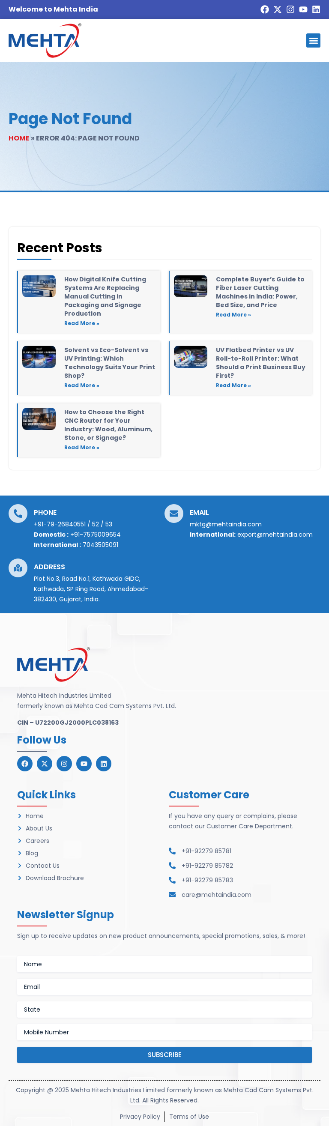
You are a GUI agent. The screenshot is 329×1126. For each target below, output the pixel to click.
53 (108, 524)
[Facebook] (264, 9)
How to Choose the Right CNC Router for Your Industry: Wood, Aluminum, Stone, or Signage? (108, 425)
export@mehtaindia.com (275, 534)
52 (95, 524)
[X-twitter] (277, 9)
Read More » (81, 323)
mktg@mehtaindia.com (226, 524)
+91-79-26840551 (60, 524)
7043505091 (100, 545)
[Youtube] (303, 9)
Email (199, 512)
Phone (45, 512)
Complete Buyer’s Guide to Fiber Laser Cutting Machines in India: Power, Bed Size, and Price (260, 292)
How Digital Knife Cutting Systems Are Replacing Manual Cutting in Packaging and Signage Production (105, 296)
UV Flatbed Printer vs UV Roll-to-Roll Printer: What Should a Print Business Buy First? (260, 363)
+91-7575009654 (95, 534)
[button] (313, 40)
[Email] (173, 513)
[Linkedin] (316, 9)
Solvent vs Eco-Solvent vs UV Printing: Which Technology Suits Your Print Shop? (109, 363)
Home (19, 138)
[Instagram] (290, 9)
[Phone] (18, 513)
